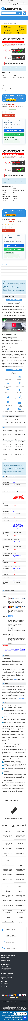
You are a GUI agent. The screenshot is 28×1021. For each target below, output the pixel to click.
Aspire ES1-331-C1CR (19, 441)
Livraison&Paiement (7, 271)
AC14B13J (17, 419)
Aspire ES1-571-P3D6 (7, 452)
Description (5, 264)
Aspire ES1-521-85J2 (7, 446)
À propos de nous (5, 957)
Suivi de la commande (6, 984)
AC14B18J (5, 419)
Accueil (2, 22)
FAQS (3, 277)
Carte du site (4, 986)
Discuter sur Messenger (15, 130)
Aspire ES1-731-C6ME (19, 452)
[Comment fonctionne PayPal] (19, 995)
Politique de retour (5, 969)
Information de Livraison (7, 975)
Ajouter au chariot (10, 115)
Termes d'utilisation (6, 960)
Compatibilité (5, 268)
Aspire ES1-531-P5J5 (7, 449)
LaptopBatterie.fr (14, 8)
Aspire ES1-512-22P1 (7, 444)
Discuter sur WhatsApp (15, 134)
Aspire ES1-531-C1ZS (19, 446)
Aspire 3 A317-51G (7, 441)
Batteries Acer (8, 22)
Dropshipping (5, 978)
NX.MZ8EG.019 (6, 459)
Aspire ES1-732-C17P (7, 457)
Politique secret (5, 962)
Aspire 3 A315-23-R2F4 (20, 434)
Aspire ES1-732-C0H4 (19, 454)
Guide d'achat (5, 966)
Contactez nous (5, 983)
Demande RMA (5, 971)
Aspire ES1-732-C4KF (19, 457)
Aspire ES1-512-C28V (19, 444)
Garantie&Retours (6, 274)
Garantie (15, 679)
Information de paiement (7, 977)
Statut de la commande (6, 968)
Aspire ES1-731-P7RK (7, 454)
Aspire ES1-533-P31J (19, 449)
